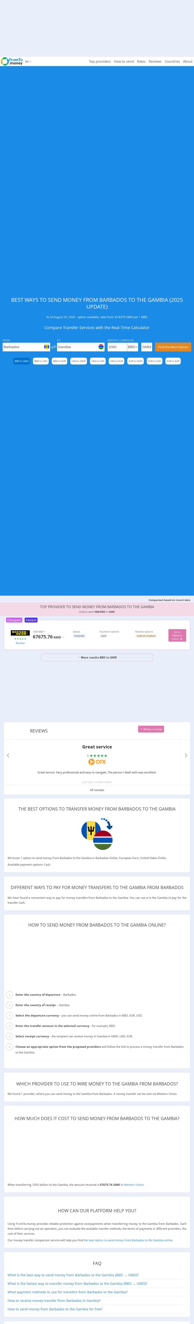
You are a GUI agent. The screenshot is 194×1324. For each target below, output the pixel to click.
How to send (124, 61)
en (27, 61)
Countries (172, 61)
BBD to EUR (59, 361)
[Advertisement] (97, 26)
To (58, 340)
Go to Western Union (177, 635)
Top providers (100, 61)
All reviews (97, 790)
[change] (53, 347)
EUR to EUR (173, 361)
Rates (141, 61)
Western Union (134, 1185)
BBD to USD (40, 361)
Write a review (152, 729)
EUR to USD (154, 361)
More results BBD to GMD (98, 657)
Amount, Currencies (121, 340)
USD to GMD (79, 361)
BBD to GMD (22, 361)
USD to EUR (116, 361)
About (187, 61)
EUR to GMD (135, 361)
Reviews (155, 61)
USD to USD (97, 361)
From (6, 340)
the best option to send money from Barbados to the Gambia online (128, 1240)
